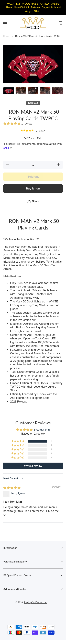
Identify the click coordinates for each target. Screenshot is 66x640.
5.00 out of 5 (42, 429)
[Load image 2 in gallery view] (21, 90)
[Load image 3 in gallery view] (33, 90)
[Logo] (33, 23)
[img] (11, 488)
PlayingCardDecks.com (35, 602)
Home (6, 36)
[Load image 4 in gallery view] (45, 90)
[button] (12, 123)
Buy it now (33, 188)
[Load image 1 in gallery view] (8, 90)
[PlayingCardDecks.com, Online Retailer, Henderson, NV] (31, 612)
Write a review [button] (33, 465)
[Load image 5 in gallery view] (57, 90)
